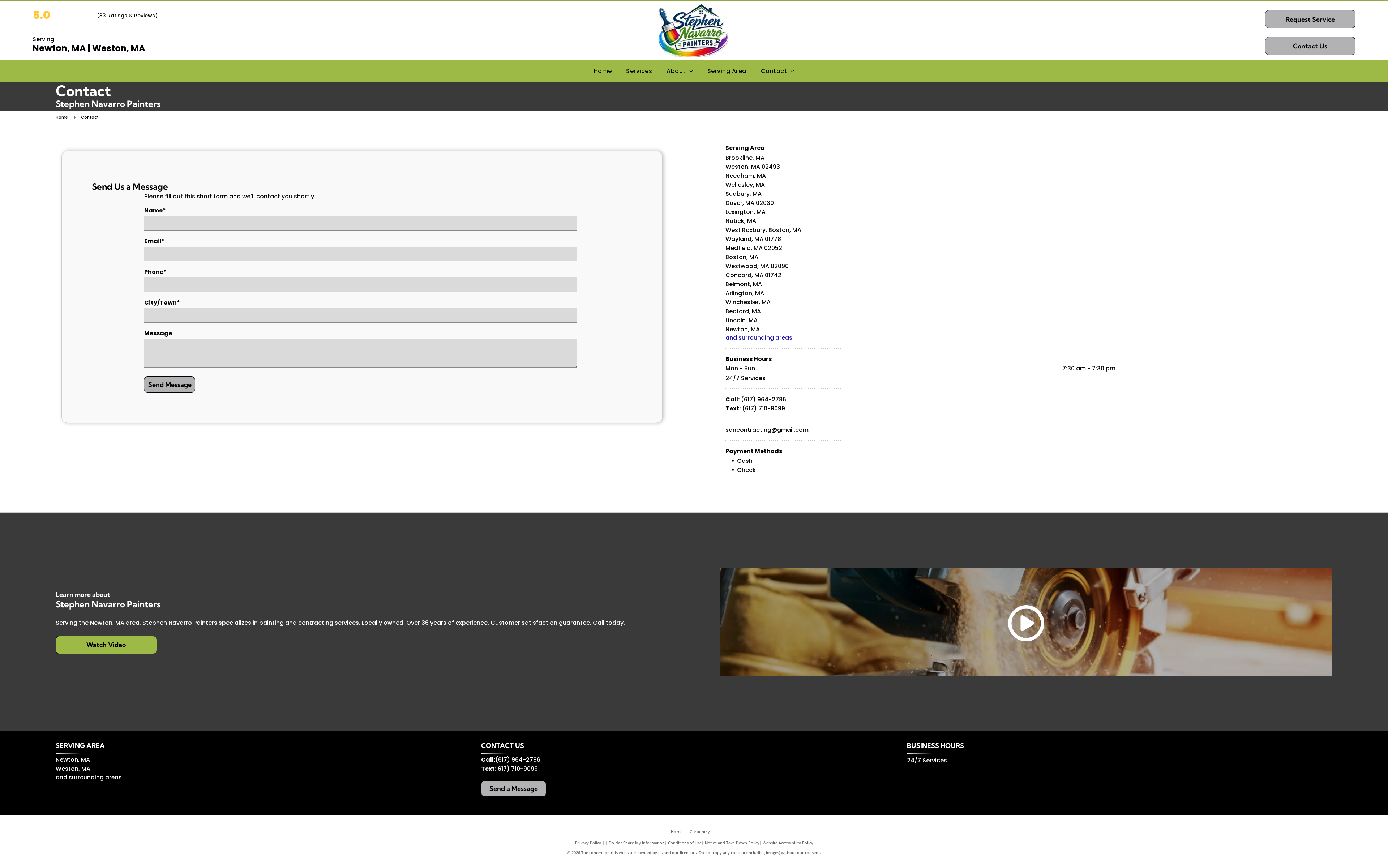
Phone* (155, 272)
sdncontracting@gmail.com (767, 430)
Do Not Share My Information (637, 842)
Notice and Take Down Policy (732, 842)
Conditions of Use (685, 842)
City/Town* (162, 302)
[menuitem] (603, 71)
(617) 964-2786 (763, 399)
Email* (154, 241)
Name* (155, 210)
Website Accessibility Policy (788, 842)
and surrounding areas (758, 337)
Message (158, 333)
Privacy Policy (588, 842)
